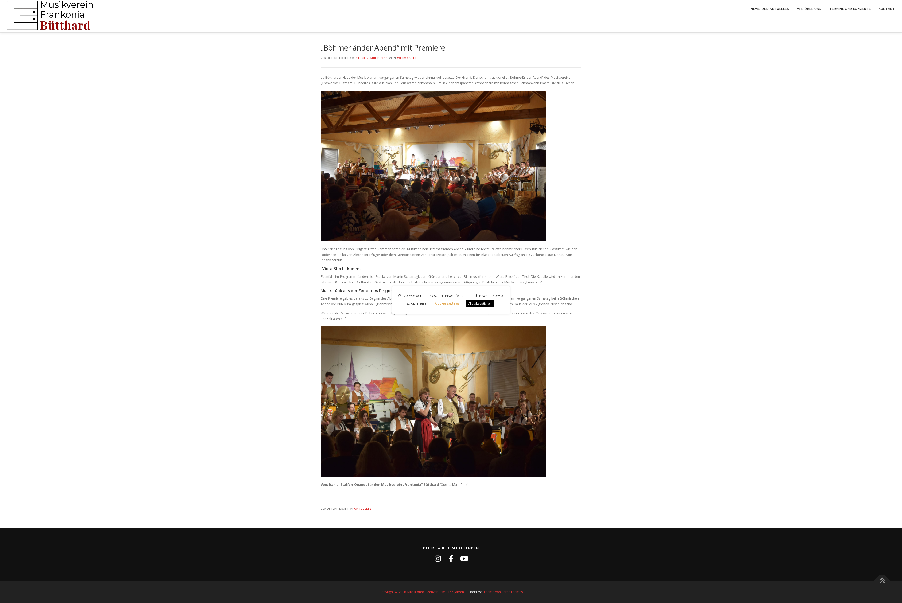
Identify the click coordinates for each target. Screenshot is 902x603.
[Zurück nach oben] (882, 581)
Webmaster (407, 58)
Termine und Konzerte (850, 9)
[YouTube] (464, 558)
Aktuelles (363, 509)
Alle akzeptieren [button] (480, 303)
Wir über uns (809, 9)
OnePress (475, 592)
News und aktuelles (770, 9)
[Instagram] (437, 558)
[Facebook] (451, 558)
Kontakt (887, 9)
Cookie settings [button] (447, 303)
